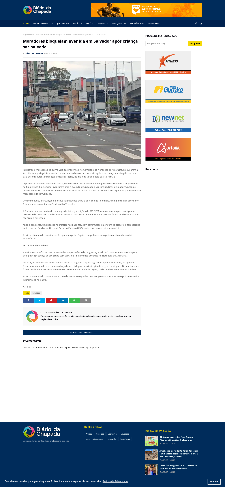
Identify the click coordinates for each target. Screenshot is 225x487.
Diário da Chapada (34, 53)
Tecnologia (125, 439)
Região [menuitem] (76, 23)
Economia (112, 434)
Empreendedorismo (94, 439)
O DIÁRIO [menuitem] (152, 23)
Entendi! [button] (214, 481)
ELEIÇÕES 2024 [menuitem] (137, 23)
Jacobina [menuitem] (62, 23)
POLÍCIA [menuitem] (90, 23)
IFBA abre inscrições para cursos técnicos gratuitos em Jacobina (176, 438)
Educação (125, 434)
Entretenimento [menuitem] (42, 23)
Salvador (40, 34)
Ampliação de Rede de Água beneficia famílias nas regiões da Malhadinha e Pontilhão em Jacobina (178, 453)
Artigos (89, 434)
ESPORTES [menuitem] (103, 23)
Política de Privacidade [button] (115, 481)
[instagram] (200, 23)
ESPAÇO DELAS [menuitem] (119, 23)
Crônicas (100, 434)
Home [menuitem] (26, 23)
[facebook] (196, 23)
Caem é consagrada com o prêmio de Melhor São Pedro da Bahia (178, 467)
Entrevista (112, 439)
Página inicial (28, 34)
